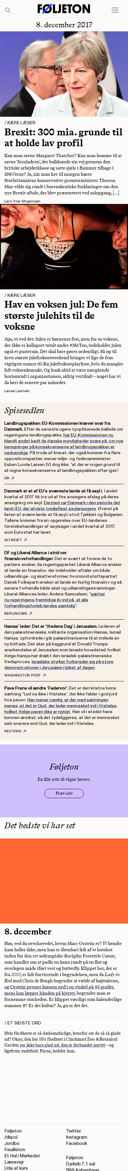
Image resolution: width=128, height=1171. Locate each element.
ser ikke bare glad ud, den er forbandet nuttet (62, 1045)
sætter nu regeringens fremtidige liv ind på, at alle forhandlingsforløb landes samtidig (54, 600)
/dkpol (10, 1137)
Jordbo (12, 1143)
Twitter (73, 1131)
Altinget (13, 540)
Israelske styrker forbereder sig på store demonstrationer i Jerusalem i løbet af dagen (58, 665)
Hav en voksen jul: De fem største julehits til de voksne (61, 315)
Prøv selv (64, 793)
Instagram (76, 1137)
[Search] (8, 11)
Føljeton (13, 1131)
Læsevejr (14, 1162)
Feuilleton (14, 1149)
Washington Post (22, 675)
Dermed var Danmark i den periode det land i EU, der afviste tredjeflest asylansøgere (62, 506)
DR (6, 478)
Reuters (12, 731)
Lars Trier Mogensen (22, 201)
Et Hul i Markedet (22, 1156)
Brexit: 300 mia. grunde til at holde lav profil (63, 137)
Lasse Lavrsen (17, 391)
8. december (27, 931)
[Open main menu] (115, 10)
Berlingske (15, 613)
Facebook (76, 1143)
